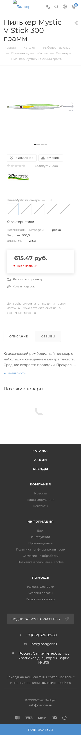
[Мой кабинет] (65, 7)
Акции (40, 460)
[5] (23, 166)
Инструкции (40, 537)
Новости (40, 493)
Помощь (40, 577)
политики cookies (56, 682)
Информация (40, 521)
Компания (40, 484)
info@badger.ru (44, 644)
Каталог (40, 451)
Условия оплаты (40, 593)
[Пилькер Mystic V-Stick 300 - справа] (40, 107)
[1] (8, 166)
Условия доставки (40, 586)
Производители (40, 543)
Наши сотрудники (40, 499)
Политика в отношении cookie (41, 562)
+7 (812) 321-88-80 (41, 635)
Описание (18, 336)
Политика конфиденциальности (40, 549)
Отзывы (48, 336)
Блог (40, 530)
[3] (16, 166)
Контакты (40, 506)
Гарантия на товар (40, 599)
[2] (12, 166)
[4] (20, 166)
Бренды (40, 469)
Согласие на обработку (40, 556)
